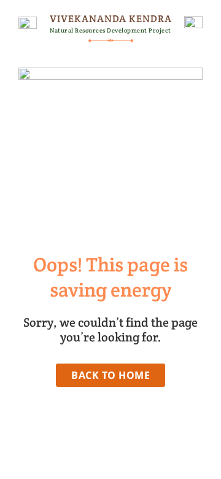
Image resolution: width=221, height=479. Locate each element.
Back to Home (110, 375)
